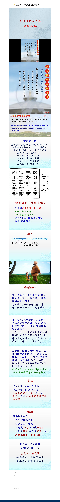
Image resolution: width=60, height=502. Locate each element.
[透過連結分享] (14, 475)
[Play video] (30, 50)
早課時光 (15, 472)
